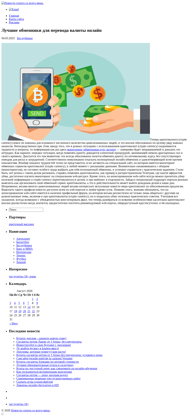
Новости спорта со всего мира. (30, 410)
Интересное (23, 252)
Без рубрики (25, 38)
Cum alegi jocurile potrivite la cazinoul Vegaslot (44, 358)
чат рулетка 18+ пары (22, 276)
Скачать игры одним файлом (34, 381)
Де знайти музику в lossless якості (37, 348)
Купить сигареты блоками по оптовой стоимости (47, 361)
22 (33, 311)
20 (24, 311)
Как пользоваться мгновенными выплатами (44, 371)
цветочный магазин (21, 224)
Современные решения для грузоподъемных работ (48, 378)
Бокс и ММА (24, 248)
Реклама (14, 22)
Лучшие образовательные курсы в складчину (45, 365)
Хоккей (21, 262)
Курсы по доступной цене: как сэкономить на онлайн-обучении (56, 368)
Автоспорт (23, 238)
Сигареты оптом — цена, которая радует (42, 375)
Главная (14, 15)
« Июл (13, 323)
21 (28, 311)
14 (28, 307)
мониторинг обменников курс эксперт (91, 149)
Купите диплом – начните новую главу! (41, 338)
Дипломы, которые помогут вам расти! (41, 351)
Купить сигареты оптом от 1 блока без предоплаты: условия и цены (59, 355)
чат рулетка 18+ (19, 404)
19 (19, 311)
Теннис (21, 255)
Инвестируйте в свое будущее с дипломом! (43, 345)
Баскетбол (22, 242)
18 (15, 311)
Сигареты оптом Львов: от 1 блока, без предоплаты (49, 341)
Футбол (21, 258)
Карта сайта (16, 19)
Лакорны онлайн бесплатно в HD (37, 385)
